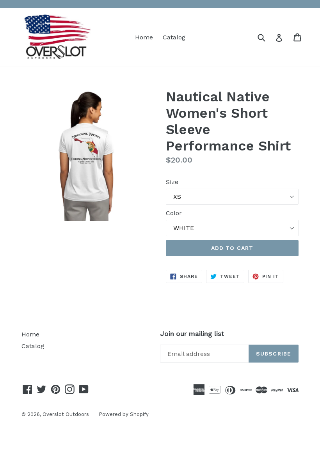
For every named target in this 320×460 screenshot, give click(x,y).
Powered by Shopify (124, 414)
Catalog (174, 37)
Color (174, 213)
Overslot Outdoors (66, 414)
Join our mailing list (192, 334)
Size (172, 182)
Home (144, 37)
